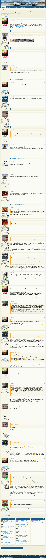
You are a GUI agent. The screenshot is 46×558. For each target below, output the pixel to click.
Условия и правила (24, 555)
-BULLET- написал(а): (14, 132)
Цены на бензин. (6, 520)
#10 (44, 161)
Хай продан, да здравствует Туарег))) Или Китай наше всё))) (8, 527)
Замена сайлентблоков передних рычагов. (7, 539)
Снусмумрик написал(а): (15, 222)
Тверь (8, 202)
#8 (44, 129)
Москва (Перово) (6, 395)
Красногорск (7, 29)
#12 (44, 191)
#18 (44, 286)
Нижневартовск (6, 106)
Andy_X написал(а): (14, 255)
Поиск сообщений (10, 9)
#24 (44, 383)
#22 (44, 350)
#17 (44, 272)
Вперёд (6, 16)
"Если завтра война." (7, 524)
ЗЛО (23, 446)
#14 (44, 219)
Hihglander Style (4, 555)
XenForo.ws (12, 557)
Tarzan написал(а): (14, 67)
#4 (44, 65)
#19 (44, 301)
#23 (44, 368)
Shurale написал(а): (14, 238)
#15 (44, 235)
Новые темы (19, 518)
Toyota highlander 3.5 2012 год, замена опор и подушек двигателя (23, 541)
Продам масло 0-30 (22, 537)
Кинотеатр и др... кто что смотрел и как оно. (8, 532)
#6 (44, 96)
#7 (44, 111)
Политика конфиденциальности (34, 555)
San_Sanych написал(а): (15, 319)
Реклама (8, 7)
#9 (44, 144)
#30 (44, 500)
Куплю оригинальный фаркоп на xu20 (7, 536)
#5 (44, 82)
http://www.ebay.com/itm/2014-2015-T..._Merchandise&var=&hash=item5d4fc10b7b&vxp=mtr (21, 27)
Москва (8, 43)
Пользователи (22, 7)
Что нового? (14, 7)
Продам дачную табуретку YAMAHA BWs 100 (23, 532)
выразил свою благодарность (18, 30)
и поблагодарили (18, 158)
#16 (44, 253)
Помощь (42, 555)
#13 (44, 207)
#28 (44, 458)
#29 (44, 472)
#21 (44, 331)
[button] (17, 7)
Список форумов (3, 9)
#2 (44, 33)
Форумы (3, 7)
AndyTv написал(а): (14, 209)
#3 (44, 50)
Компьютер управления (23, 535)
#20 (44, 317)
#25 (44, 404)
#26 (44, 422)
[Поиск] (44, 7)
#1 (44, 18)
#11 (44, 174)
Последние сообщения (6, 518)
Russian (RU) (11, 555)
